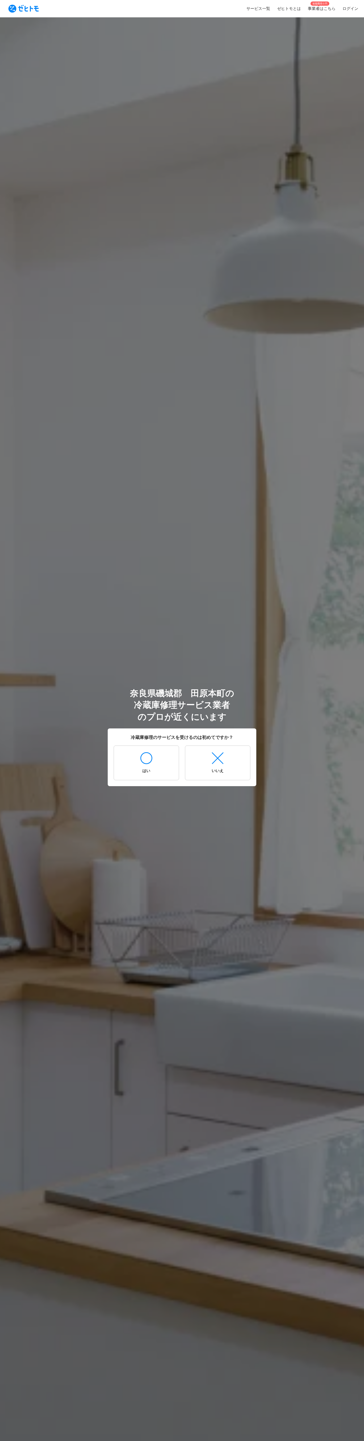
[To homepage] (23, 9)
